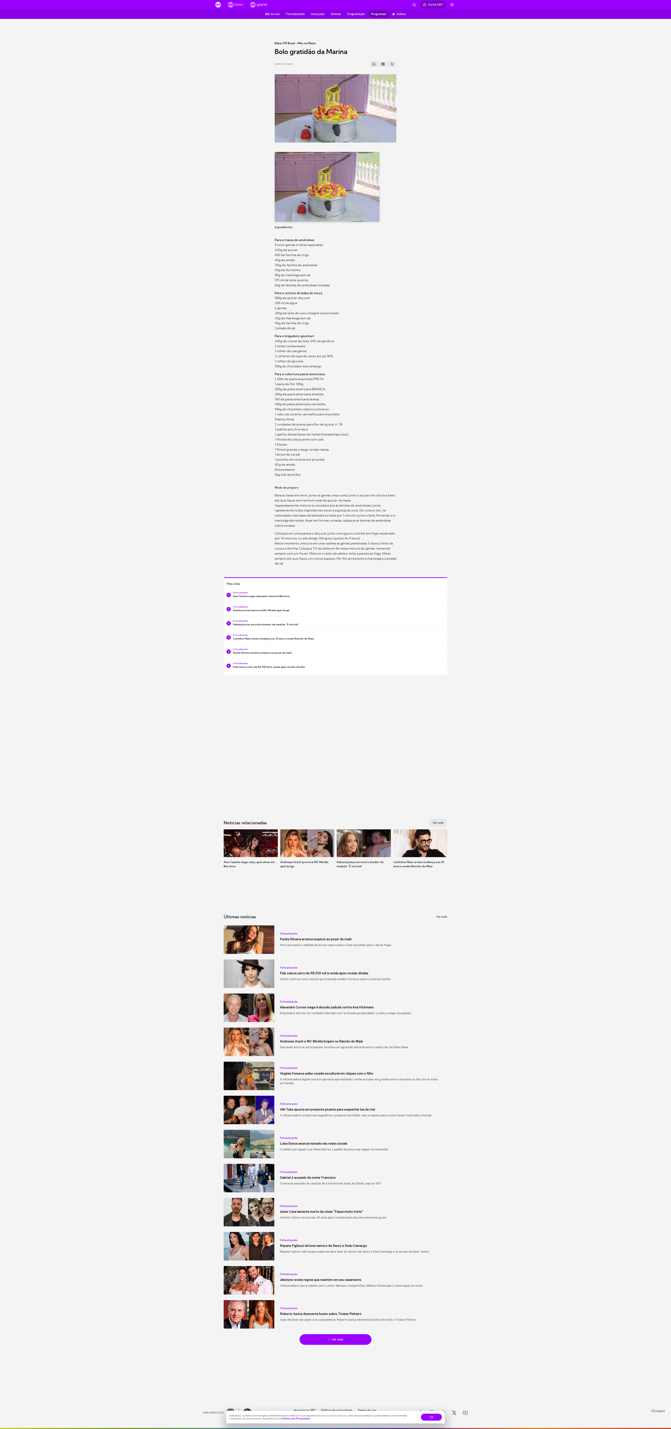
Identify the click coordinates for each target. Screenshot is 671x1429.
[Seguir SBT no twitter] (454, 1413)
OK (431, 1417)
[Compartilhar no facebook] (383, 64)
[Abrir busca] (414, 4)
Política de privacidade (336, 1410)
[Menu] (452, 5)
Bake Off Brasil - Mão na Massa (295, 43)
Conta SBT (435, 4)
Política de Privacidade (296, 1418)
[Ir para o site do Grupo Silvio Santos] (221, 1412)
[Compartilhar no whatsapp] (374, 64)
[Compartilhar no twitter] (392, 64)
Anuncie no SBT (305, 1410)
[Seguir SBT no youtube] (465, 1413)
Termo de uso (367, 1410)
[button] (251, 853)
